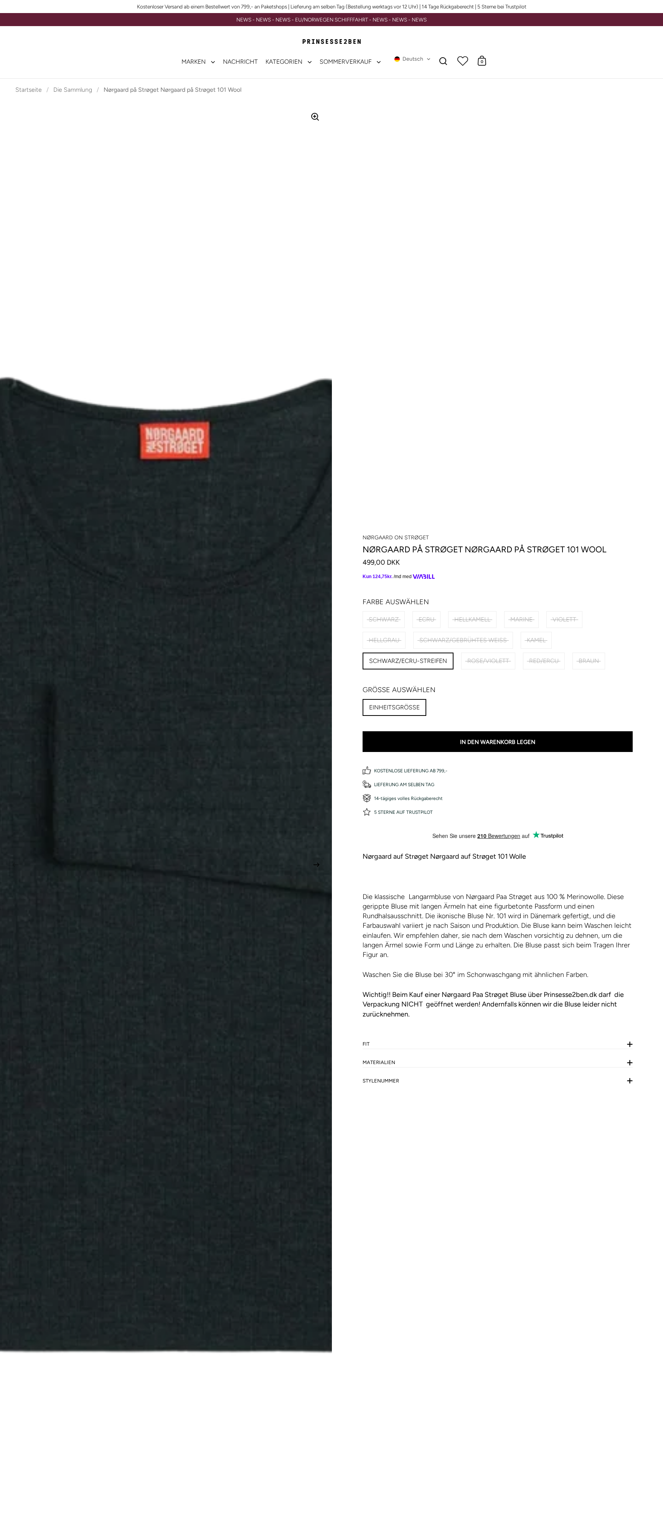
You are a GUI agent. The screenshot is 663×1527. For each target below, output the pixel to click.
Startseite (28, 89)
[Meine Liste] (462, 61)
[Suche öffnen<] (443, 61)
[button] (412, 59)
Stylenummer (381, 1081)
